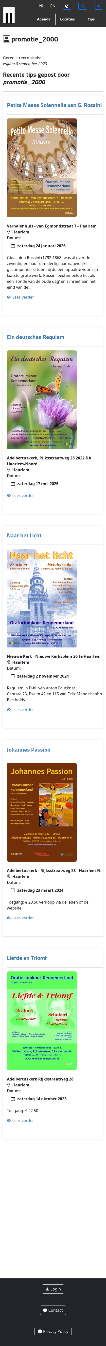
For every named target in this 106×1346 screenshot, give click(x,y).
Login (55, 1289)
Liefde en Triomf (27, 957)
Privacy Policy (55, 1331)
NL (41, 6)
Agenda (44, 19)
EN (52, 6)
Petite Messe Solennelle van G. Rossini (54, 105)
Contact (55, 1310)
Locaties (67, 19)
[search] (82, 6)
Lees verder (22, 297)
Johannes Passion (29, 749)
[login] (98, 6)
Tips (91, 19)
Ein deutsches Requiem (35, 337)
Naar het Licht (24, 535)
